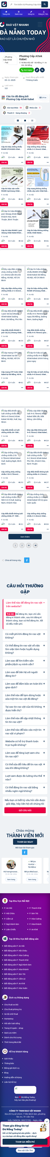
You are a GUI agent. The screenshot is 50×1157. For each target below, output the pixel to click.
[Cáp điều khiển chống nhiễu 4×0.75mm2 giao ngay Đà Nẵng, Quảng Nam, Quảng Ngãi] (38, 318)
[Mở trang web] (37, 70)
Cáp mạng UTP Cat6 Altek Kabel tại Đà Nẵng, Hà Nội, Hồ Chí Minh (12, 373)
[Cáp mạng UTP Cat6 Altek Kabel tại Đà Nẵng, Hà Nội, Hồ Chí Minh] (12, 360)
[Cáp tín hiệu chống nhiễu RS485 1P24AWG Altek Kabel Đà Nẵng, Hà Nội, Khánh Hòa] (12, 135)
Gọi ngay (27, 69)
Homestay (8, 1018)
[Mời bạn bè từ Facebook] (24, 852)
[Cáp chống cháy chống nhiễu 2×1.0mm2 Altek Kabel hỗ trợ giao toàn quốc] (38, 502)
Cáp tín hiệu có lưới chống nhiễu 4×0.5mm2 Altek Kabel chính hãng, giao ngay (38, 373)
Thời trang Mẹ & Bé (12, 1042)
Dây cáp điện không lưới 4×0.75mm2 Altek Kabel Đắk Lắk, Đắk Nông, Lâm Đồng (37, 431)
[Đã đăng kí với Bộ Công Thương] (25, 1091)
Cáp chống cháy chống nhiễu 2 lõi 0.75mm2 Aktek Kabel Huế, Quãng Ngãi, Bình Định (11, 472)
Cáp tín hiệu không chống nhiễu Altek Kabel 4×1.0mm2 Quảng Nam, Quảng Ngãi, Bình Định (37, 231)
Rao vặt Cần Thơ (25, 1150)
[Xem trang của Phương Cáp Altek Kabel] (3, 157)
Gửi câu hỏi (25, 810)
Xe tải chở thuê (11, 1013)
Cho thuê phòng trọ (13, 1009)
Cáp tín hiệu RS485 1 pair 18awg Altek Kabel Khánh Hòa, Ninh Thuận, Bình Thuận (11, 231)
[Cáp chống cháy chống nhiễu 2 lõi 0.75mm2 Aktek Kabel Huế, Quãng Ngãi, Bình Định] (12, 460)
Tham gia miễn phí (25, 1141)
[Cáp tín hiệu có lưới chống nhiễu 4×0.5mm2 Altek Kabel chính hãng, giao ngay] (38, 360)
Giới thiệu (8, 1058)
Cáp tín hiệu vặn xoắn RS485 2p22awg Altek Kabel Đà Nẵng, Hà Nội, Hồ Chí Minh (12, 189)
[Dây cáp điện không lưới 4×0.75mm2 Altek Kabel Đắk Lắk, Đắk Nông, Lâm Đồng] (38, 418)
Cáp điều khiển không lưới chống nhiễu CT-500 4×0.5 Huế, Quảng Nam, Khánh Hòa (12, 514)
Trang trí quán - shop (13, 1028)
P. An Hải (8, 907)
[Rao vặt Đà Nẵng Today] (4, 4)
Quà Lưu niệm (10, 1032)
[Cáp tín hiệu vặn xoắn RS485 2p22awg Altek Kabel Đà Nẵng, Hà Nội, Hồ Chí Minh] (12, 177)
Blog (6, 1072)
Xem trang (11, 879)
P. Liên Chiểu (10, 929)
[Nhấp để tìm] (44, 4)
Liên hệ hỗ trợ (10, 1082)
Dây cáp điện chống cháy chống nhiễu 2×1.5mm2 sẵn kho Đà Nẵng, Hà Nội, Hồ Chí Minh (11, 289)
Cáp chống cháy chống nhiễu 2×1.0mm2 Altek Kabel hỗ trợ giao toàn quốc (36, 514)
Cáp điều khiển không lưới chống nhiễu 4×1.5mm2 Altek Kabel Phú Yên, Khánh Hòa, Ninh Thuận (38, 472)
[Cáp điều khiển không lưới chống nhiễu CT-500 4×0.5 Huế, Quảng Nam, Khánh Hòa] (12, 502)
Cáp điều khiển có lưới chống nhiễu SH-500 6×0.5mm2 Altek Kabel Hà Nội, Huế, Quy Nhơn (12, 431)
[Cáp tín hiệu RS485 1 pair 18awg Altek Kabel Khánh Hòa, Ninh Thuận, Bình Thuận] (12, 219)
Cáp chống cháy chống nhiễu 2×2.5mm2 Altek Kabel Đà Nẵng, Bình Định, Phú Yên (38, 147)
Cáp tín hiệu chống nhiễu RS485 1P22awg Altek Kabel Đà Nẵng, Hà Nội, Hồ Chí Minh (38, 289)
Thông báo (9, 1063)
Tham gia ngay (25, 841)
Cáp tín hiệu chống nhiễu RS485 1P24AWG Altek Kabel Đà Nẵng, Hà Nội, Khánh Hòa (11, 147)
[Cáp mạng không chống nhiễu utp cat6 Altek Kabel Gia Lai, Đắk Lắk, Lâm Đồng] (38, 177)
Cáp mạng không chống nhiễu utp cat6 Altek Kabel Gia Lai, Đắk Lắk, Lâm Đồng (38, 189)
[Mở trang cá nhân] (11, 864)
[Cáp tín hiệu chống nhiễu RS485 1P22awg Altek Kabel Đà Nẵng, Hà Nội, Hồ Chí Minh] (38, 277)
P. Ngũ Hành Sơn (11, 924)
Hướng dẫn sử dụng (13, 1077)
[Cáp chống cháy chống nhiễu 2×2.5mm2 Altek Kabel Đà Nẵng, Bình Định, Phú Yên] (38, 135)
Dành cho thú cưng (12, 1037)
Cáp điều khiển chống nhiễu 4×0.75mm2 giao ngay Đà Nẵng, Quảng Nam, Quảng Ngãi (36, 331)
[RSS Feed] (42, 70)
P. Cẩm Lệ (8, 918)
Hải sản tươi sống (12, 1023)
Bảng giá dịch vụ (11, 1067)
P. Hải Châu (9, 913)
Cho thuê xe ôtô (11, 1004)
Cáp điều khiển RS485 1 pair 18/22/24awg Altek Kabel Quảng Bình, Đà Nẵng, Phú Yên (11, 331)
